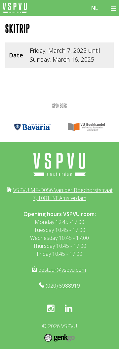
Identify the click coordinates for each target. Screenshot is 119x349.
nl (94, 8)
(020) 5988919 (63, 285)
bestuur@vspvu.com (62, 269)
